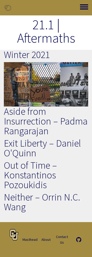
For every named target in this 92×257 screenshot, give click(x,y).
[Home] (8, 7)
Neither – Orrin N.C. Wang (42, 202)
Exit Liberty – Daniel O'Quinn (42, 148)
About (46, 239)
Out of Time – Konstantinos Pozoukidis (30, 175)
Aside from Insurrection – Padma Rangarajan (46, 121)
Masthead (30, 239)
